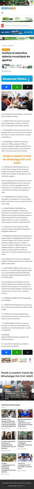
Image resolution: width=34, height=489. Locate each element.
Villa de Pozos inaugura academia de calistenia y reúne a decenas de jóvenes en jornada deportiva (8, 423)
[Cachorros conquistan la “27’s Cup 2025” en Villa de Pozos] (25, 457)
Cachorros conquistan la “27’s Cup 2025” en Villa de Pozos (25, 465)
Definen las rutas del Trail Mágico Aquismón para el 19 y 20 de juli (25, 444)
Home (5, 45)
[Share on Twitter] (28, 87)
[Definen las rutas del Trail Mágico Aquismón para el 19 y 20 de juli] (25, 435)
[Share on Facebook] (6, 87)
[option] (17, 391)
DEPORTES (11, 45)
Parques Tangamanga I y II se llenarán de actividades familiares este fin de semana (8, 467)
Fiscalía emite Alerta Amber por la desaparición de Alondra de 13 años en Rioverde (8, 445)
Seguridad (9, 388)
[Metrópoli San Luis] (8, 8)
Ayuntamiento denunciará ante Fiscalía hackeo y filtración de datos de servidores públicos (16, 396)
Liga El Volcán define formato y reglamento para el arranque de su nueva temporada (25, 423)
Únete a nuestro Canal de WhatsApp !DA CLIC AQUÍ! (17, 159)
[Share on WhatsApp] (17, 87)
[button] (17, 101)
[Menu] (2, 12)
